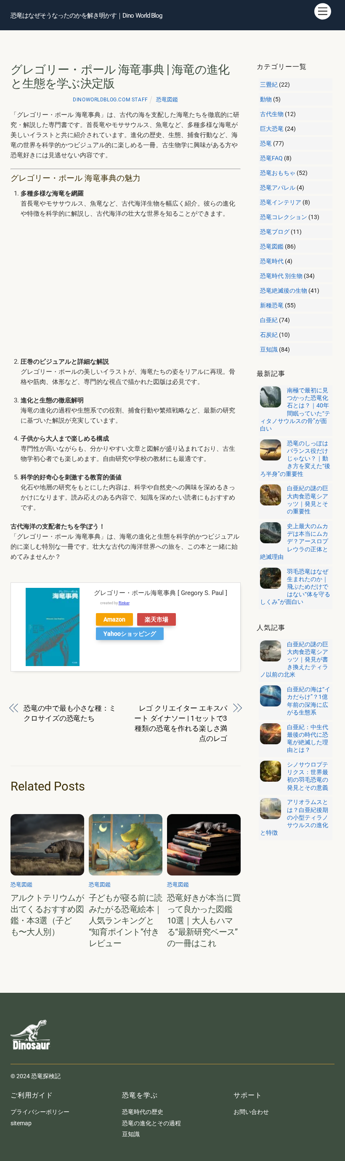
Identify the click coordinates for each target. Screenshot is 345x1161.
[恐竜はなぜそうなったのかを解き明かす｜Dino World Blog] (32, 1056)
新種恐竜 (272, 305)
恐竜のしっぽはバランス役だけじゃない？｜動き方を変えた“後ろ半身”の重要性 (295, 458)
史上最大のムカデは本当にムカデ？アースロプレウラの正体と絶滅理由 (294, 541)
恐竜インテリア (280, 202)
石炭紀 (269, 334)
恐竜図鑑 (167, 99)
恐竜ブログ (274, 231)
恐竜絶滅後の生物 (283, 290)
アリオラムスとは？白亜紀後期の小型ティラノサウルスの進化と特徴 (294, 817)
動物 (266, 99)
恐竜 (266, 143)
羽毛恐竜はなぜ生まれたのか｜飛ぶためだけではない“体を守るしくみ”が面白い (295, 587)
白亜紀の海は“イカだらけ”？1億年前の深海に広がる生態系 (308, 701)
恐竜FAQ (271, 158)
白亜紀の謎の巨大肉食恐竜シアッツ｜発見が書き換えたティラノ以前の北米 (294, 659)
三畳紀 (269, 84)
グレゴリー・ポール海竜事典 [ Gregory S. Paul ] (160, 593)
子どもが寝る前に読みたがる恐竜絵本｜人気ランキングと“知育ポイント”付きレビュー (125, 920)
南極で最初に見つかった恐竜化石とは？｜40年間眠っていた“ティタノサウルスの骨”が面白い (295, 409)
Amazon (114, 619)
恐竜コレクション (283, 217)
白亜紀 (269, 320)
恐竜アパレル (277, 187)
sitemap (21, 1123)
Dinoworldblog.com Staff (110, 100)
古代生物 (272, 114)
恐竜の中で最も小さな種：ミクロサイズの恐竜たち (70, 713)
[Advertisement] (131, 287)
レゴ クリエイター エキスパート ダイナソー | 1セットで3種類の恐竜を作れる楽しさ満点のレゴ (181, 723)
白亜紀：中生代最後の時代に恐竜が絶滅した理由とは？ (307, 739)
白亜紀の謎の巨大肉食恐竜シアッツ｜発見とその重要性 (307, 500)
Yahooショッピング (130, 633)
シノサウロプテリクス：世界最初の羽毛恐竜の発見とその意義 (307, 776)
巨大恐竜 (272, 128)
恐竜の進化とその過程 (151, 1123)
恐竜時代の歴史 (142, 1111)
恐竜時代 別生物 (281, 275)
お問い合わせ (251, 1111)
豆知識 (269, 349)
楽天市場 (156, 619)
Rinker (124, 603)
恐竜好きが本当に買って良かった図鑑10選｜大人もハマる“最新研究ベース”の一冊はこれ (204, 920)
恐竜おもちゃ (277, 172)
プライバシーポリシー (40, 1111)
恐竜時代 (272, 261)
